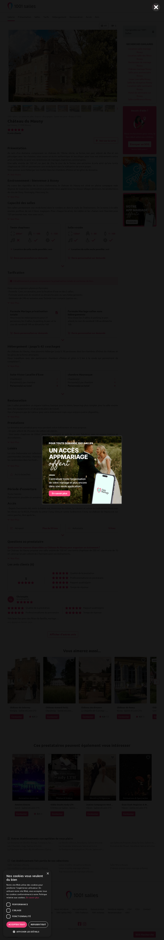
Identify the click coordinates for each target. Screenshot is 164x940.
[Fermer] (156, 7)
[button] (27, 932)
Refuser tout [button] (38, 924)
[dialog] (27, 903)
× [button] (47, 873)
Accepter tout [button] (16, 924)
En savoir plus (32, 897)
